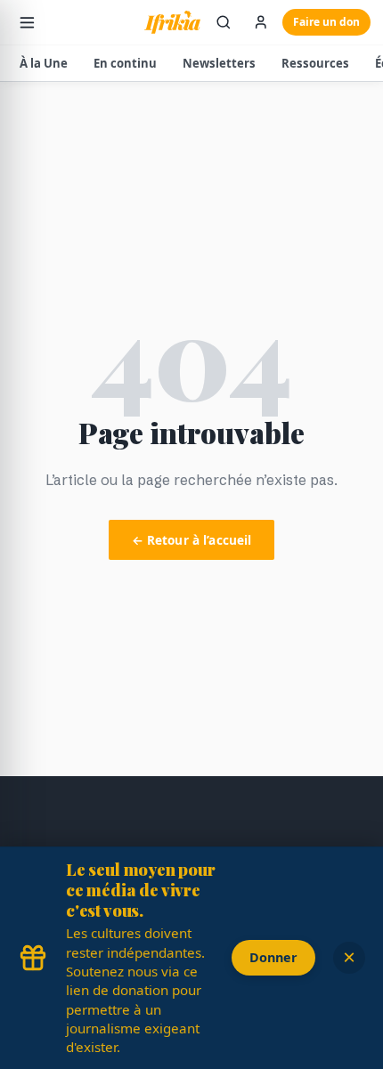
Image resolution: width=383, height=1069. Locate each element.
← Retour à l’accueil (192, 539)
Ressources (315, 63)
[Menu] (27, 22)
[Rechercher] (224, 22)
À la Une (44, 63)
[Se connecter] (261, 22)
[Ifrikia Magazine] (172, 22)
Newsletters (219, 63)
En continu (125, 63)
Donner (273, 957)
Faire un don (326, 21)
